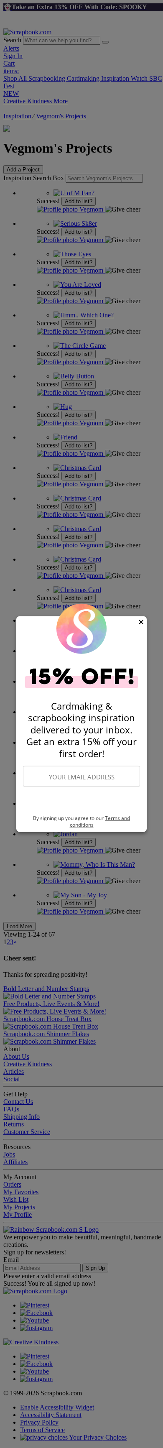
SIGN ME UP (81, 801)
